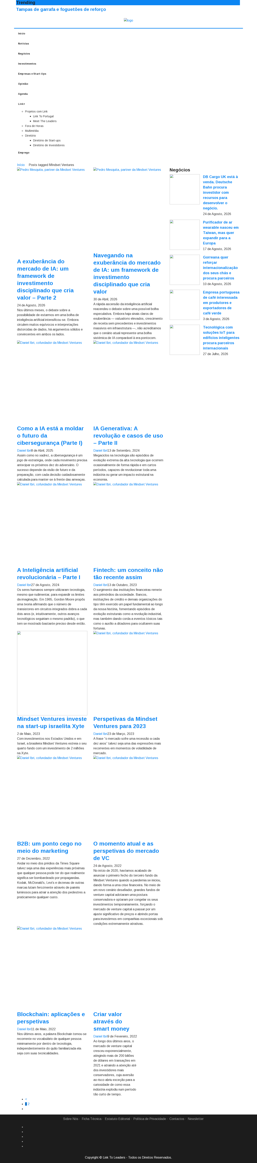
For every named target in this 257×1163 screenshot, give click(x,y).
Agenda (23, 94)
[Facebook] (26, 1127)
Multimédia (32, 130)
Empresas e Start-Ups (32, 73)
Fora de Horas (34, 126)
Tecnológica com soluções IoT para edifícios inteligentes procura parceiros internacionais (221, 337)
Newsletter (196, 1119)
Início (21, 33)
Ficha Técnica (91, 1119)
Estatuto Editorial (117, 1119)
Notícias (23, 43)
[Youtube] (26, 1146)
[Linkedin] (26, 1131)
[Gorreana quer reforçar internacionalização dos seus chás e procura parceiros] (185, 270)
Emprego (23, 152)
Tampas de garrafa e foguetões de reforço (61, 9)
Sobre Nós (70, 1119)
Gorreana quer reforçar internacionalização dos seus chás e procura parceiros (220, 267)
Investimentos (27, 63)
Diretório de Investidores (49, 145)
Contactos (176, 1119)
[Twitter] (26, 1136)
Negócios (24, 53)
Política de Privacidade (149, 1119)
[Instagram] (26, 1141)
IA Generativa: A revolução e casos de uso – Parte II (128, 435)
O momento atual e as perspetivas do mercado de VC (126, 851)
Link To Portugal (43, 116)
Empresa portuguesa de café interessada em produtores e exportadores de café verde (221, 302)
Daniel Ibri (24, 450)
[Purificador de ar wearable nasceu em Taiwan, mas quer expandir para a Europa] (185, 235)
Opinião (23, 83)
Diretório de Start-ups (47, 140)
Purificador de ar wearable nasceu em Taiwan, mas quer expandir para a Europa (221, 232)
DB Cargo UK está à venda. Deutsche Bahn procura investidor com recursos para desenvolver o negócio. (220, 192)
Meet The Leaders (45, 121)
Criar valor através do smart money (111, 1021)
